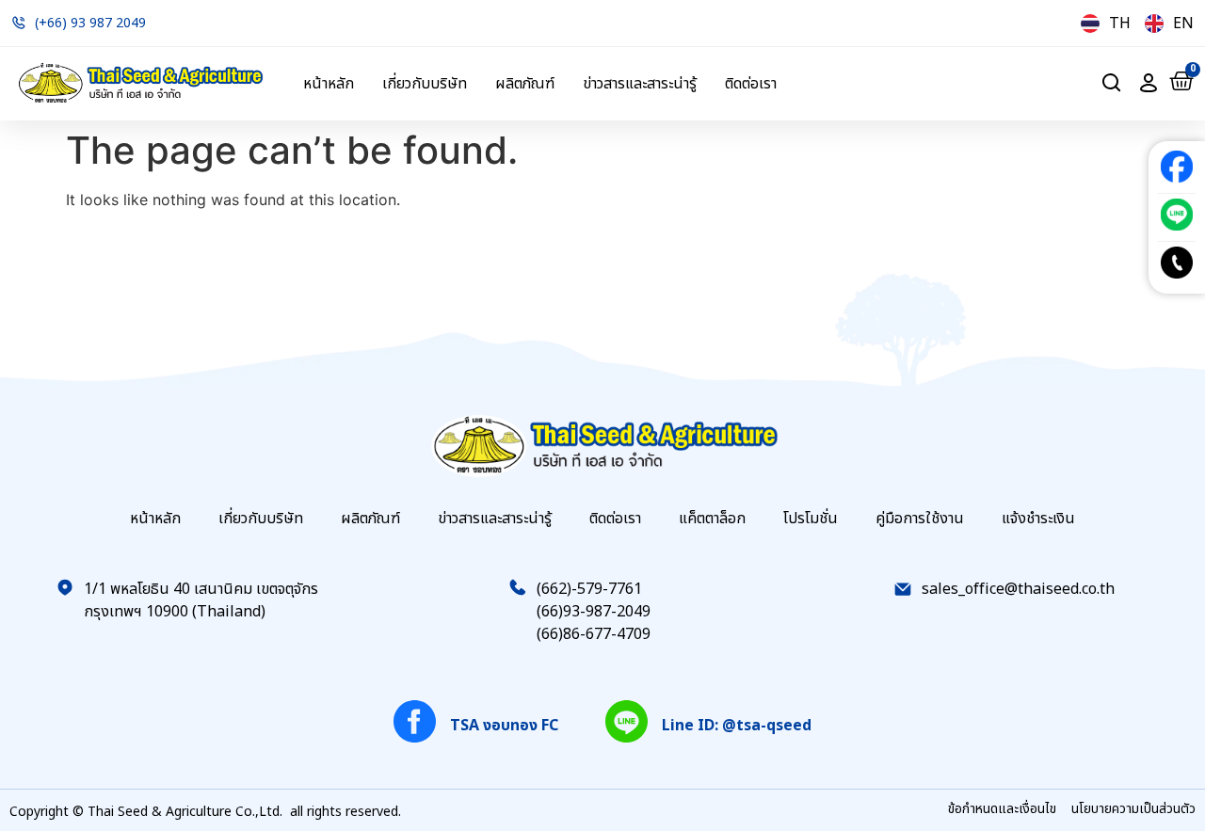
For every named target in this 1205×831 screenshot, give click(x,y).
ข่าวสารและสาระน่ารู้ (640, 83)
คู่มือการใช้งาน (920, 518)
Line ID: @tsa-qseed (736, 725)
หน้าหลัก (328, 83)
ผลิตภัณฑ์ (524, 83)
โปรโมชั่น (810, 518)
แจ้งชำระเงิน (1038, 518)
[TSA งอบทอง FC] (415, 721)
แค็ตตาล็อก (712, 518)
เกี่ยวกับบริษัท (424, 83)
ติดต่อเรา (751, 83)
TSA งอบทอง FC (504, 725)
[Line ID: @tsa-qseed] (626, 721)
